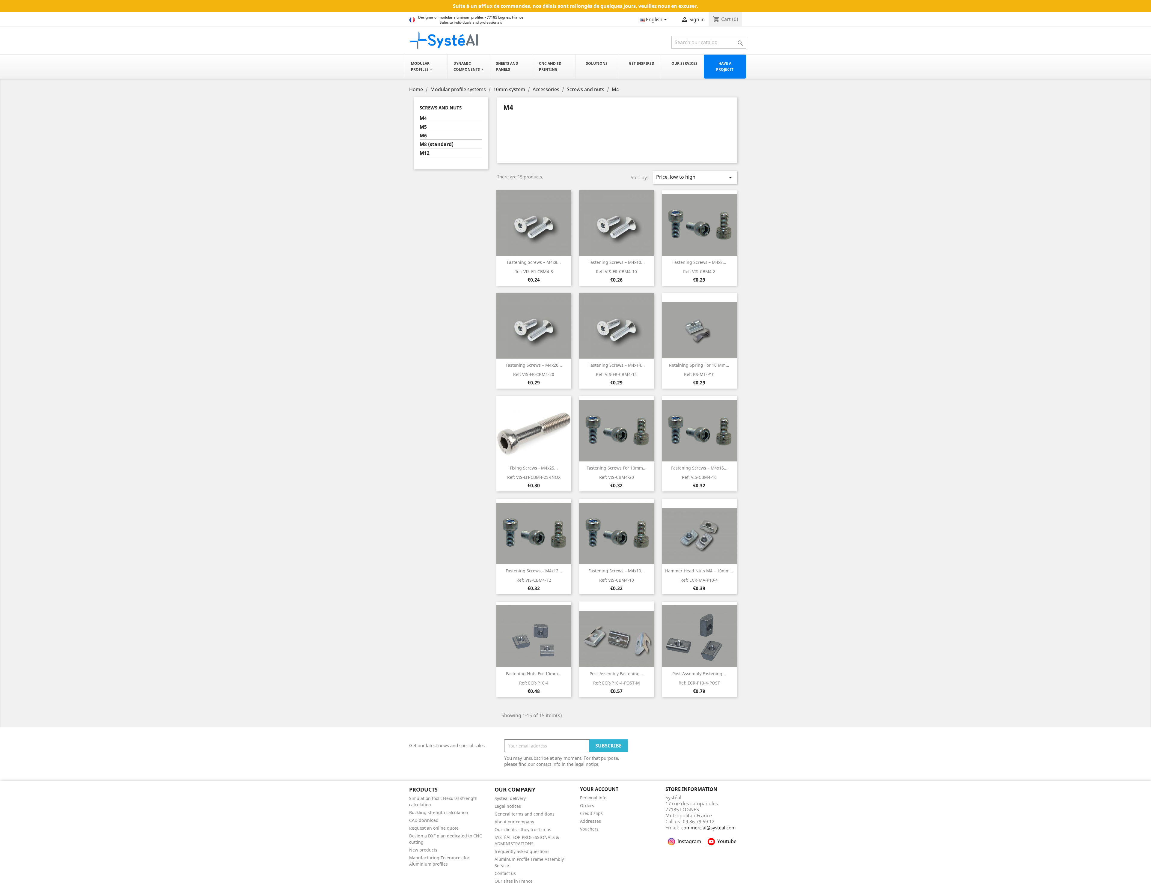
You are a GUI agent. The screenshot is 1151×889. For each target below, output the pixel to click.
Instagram (689, 841)
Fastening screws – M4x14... (616, 365)
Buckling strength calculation (438, 812)
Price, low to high (695, 177)
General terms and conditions (525, 814)
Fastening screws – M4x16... (699, 468)
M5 (423, 127)
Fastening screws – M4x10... (616, 262)
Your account (599, 789)
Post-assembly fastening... (616, 673)
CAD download (424, 820)
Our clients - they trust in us (523, 829)
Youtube (726, 841)
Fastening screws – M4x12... (534, 571)
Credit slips (591, 813)
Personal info (593, 798)
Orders (587, 805)
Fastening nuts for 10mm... (533, 673)
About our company (514, 822)
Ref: (533, 271)
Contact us (505, 873)
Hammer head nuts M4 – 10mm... (699, 571)
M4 (423, 118)
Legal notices (508, 806)
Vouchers (589, 829)
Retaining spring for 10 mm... (699, 365)
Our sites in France (514, 881)
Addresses (590, 821)
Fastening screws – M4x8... (534, 262)
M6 (423, 136)
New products (423, 850)
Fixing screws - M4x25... (534, 468)
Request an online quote (434, 828)
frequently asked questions (522, 851)
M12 (425, 153)
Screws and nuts (441, 108)
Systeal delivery (510, 798)
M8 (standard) (437, 144)
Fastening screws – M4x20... (534, 365)
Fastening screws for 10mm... (617, 468)
